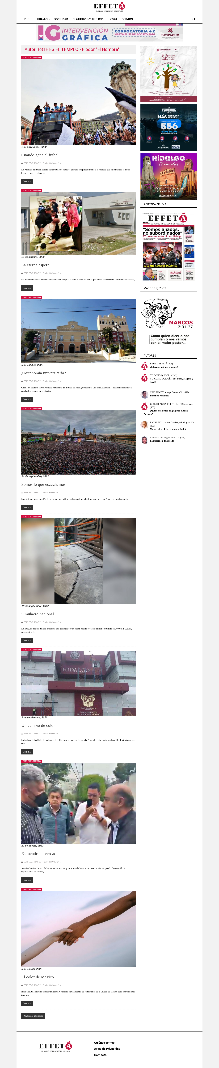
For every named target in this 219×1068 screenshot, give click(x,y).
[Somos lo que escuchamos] (78, 442)
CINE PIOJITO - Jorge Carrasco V (166, 392)
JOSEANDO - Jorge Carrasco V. (165, 437)
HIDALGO (43, 19)
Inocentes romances (159, 396)
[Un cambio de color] (78, 683)
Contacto (100, 1055)
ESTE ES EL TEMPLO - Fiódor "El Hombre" (41, 163)
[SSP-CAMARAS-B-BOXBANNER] (168, 127)
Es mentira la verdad (38, 853)
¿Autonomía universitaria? (43, 373)
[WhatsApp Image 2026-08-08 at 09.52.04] (109, 32)
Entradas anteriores (34, 1016)
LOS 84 (113, 19)
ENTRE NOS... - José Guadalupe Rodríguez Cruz (172, 422)
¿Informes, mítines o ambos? (164, 367)
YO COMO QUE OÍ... (160, 375)
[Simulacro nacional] (78, 561)
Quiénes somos (104, 1042)
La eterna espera (35, 265)
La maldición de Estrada (162, 441)
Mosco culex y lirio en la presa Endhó (168, 429)
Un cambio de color (38, 725)
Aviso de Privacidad (107, 1048)
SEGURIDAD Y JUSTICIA (88, 19)
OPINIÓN (127, 19)
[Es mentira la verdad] (78, 803)
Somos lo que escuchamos (43, 484)
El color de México (37, 977)
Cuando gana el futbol (40, 155)
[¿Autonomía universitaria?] (78, 331)
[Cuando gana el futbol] (78, 102)
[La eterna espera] (78, 223)
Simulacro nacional (37, 614)
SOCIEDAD (61, 19)
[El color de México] (78, 929)
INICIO (28, 19)
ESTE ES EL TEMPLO (32, 58)
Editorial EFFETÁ (158, 364)
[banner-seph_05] (168, 74)
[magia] (168, 176)
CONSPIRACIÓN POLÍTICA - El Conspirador (171, 404)
